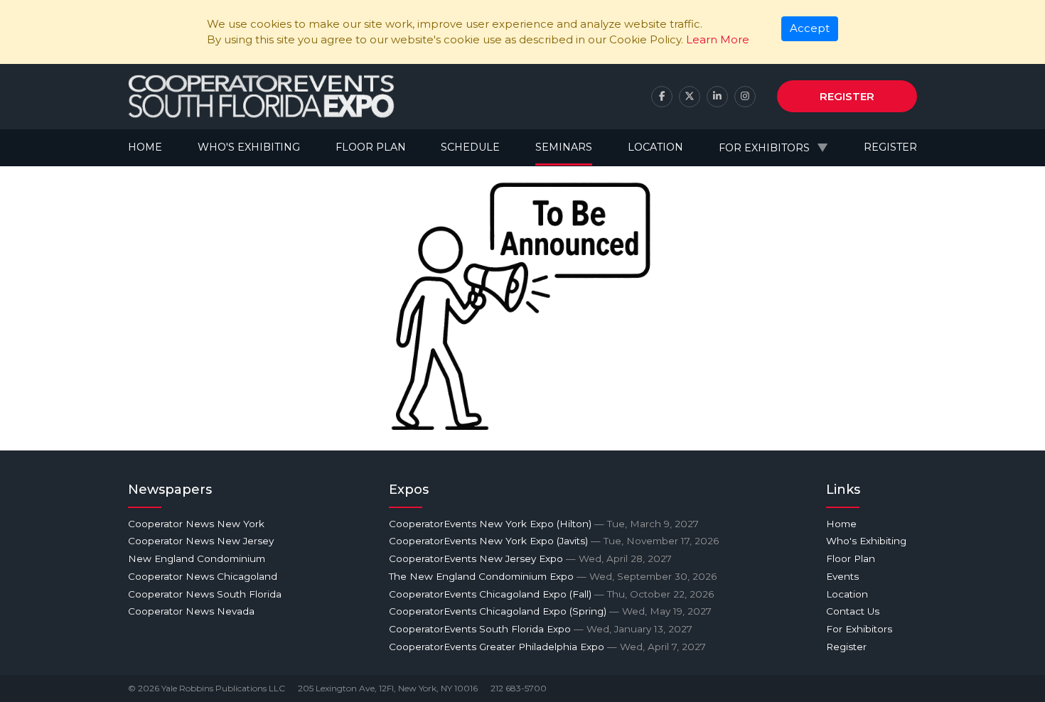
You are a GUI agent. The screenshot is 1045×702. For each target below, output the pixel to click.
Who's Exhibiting (249, 147)
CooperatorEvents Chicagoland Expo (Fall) (551, 594)
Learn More (717, 39)
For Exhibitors (764, 147)
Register (847, 96)
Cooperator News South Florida (205, 594)
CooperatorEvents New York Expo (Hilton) (544, 523)
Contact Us (852, 611)
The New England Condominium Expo (553, 576)
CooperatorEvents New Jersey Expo (530, 558)
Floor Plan (371, 147)
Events (842, 576)
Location (655, 147)
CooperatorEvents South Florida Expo (540, 628)
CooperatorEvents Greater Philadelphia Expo (547, 646)
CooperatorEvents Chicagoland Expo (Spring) (550, 611)
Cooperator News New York (196, 523)
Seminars (563, 147)
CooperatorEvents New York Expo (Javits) (554, 540)
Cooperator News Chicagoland (202, 576)
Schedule (470, 147)
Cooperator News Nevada (191, 611)
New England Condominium (196, 558)
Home (145, 147)
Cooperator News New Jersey (201, 540)
